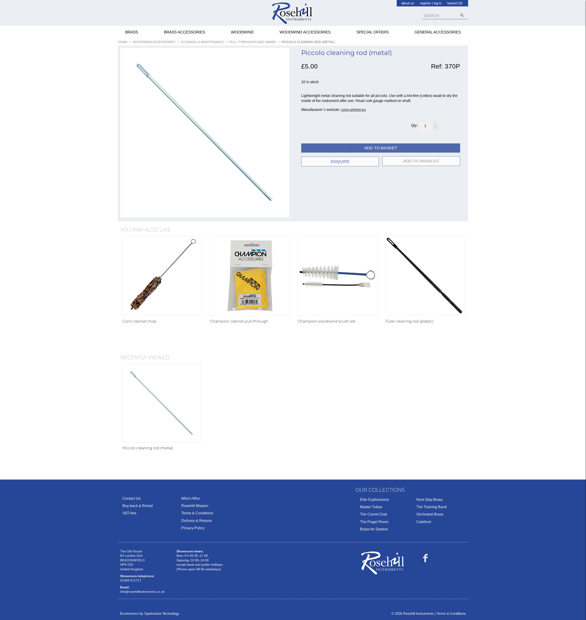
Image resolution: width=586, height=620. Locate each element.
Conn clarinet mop (139, 321)
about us (407, 3)
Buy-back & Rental (137, 506)
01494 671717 (130, 580)
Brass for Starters (374, 529)
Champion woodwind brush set (326, 321)
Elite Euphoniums (374, 500)
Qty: (414, 125)
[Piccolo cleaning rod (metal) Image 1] (204, 133)
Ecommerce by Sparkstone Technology (149, 613)
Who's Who (190, 498)
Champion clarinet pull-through (239, 321)
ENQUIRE (340, 161)
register (425, 3)
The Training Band (431, 507)
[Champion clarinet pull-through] (250, 276)
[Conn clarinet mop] (162, 276)
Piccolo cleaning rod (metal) (147, 448)
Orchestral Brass (429, 514)
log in (438, 3)
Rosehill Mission (194, 506)
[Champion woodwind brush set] (337, 276)
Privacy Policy (192, 528)
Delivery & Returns (196, 521)
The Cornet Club (373, 514)
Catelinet (423, 522)
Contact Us (131, 498)
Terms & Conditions (197, 513)
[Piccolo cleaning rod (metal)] (161, 403)
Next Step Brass (429, 500)
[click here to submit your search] (462, 15)
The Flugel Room (374, 522)
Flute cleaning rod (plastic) (409, 321)
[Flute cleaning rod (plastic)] (425, 276)
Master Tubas (371, 507)
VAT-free (129, 513)
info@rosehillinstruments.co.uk (142, 591)
